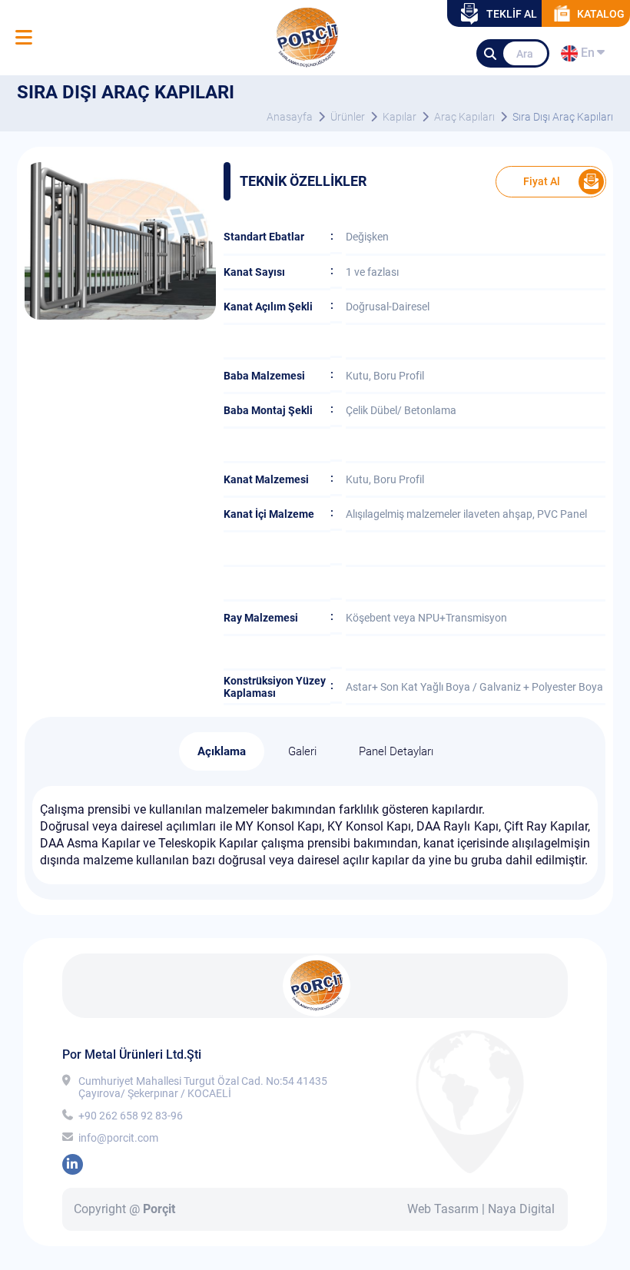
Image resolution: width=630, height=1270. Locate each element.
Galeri (302, 751)
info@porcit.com (118, 1138)
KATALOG (601, 14)
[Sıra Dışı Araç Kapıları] (120, 315)
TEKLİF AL (511, 14)
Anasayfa (290, 117)
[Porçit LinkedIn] (72, 1164)
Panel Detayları (396, 751)
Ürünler (347, 117)
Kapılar (399, 117)
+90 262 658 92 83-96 (130, 1115)
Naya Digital (521, 1209)
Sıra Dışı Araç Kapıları (562, 117)
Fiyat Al (541, 181)
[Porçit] (23, 38)
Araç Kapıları (464, 117)
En (586, 55)
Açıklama (221, 751)
